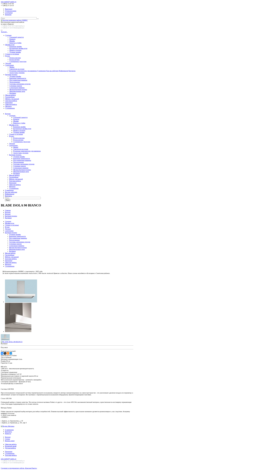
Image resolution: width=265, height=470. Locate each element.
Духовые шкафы (15, 76)
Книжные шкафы (15, 46)
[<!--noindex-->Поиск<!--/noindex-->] (38, 18)
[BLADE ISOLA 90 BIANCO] (21, 302)
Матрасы (8, 106)
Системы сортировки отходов (20, 84)
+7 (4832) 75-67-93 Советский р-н (13, 26)
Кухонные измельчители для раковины (23, 71)
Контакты (72, 71)
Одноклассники (10, 11)
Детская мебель (10, 448)
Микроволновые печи (17, 91)
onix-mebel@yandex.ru (8, 2)
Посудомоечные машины (18, 80)
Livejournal (9, 13)
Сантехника (9, 65)
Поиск (8, 200)
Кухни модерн (14, 60)
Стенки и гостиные (12, 54)
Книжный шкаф (10, 446)
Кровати (12, 39)
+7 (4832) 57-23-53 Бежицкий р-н (12, 28)
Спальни (8, 35)
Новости (8, 433)
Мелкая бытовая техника (18, 89)
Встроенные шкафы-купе (18, 48)
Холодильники (14, 82)
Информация (63, 71)
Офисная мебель (11, 104)
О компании (41, 71)
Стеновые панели (15, 86)
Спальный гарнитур (16, 37)
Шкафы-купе (9, 45)
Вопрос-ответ (10, 441)
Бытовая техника (11, 74)
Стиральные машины (17, 88)
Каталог (4, 32)
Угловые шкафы (15, 52)
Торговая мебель (11, 101)
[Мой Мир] (11, 353)
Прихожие (9, 102)
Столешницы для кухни (17, 61)
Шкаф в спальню (15, 50)
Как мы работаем (52, 71)
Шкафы (12, 41)
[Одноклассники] (8, 353)
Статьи (7, 439)
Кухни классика (15, 58)
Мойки (11, 67)
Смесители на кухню (16, 69)
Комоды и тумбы (15, 43)
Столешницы (10, 108)
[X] (5, 353)
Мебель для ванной (12, 99)
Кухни (7, 56)
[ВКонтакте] (2, 353)
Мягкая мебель (10, 95)
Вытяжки (12, 93)
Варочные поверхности (17, 78)
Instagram (8, 14)
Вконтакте (8, 9)
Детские (8, 63)
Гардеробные (10, 97)
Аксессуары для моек (17, 73)
